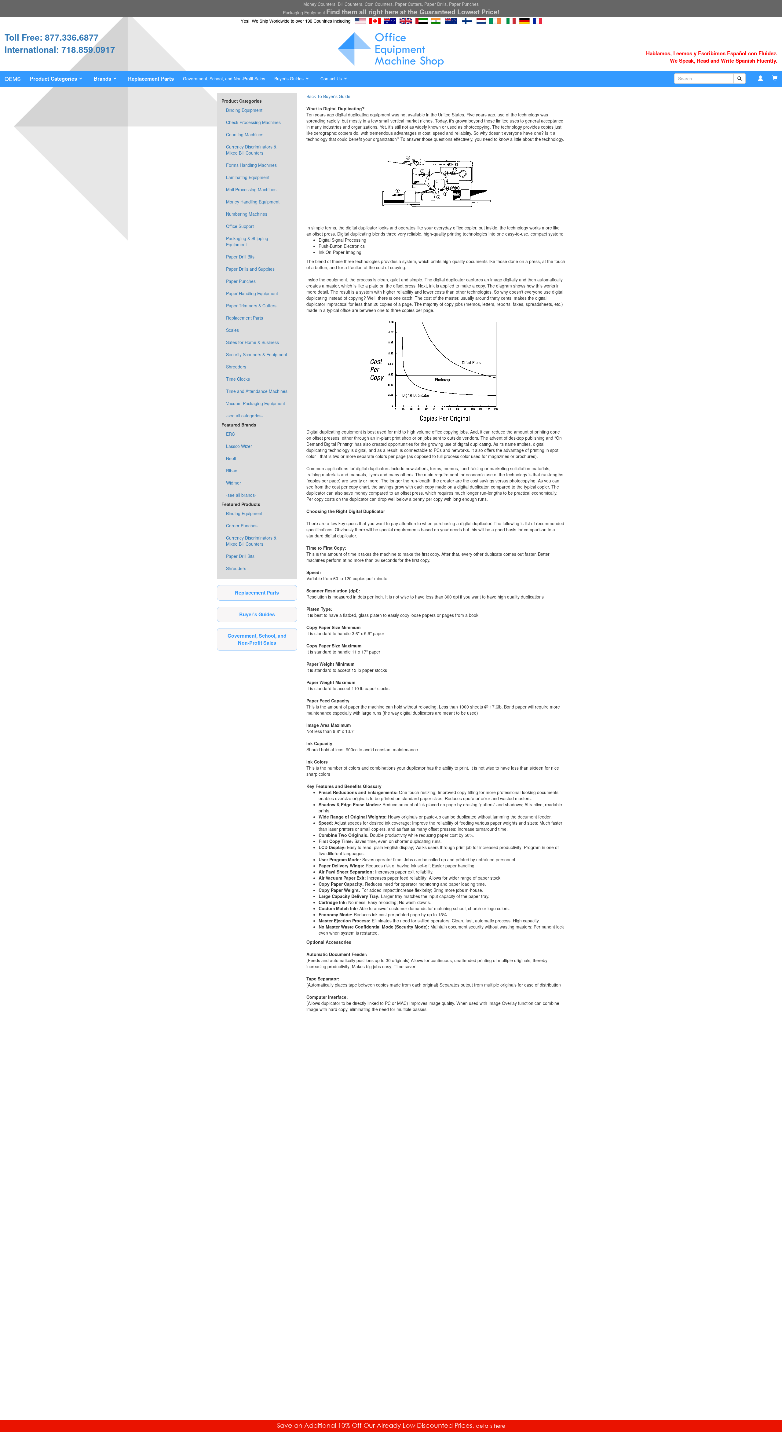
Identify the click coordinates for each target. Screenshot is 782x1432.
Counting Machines (244, 134)
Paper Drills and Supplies (250, 269)
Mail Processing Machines (251, 189)
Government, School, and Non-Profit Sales (224, 78)
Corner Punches (242, 525)
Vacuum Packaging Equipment (255, 403)
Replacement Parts (244, 318)
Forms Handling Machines (251, 165)
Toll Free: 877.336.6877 (52, 37)
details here (490, 1426)
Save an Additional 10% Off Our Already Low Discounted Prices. (376, 1425)
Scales (232, 330)
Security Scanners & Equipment (256, 354)
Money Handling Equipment (253, 202)
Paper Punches (241, 281)
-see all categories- (244, 415)
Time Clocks (238, 379)
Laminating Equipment (247, 177)
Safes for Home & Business (252, 342)
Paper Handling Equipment (252, 293)
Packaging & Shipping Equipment (247, 241)
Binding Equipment (244, 110)
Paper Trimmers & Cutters (251, 305)
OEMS (13, 78)
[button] (57, 79)
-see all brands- (241, 495)
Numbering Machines (246, 214)
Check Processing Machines (253, 122)
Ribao (231, 470)
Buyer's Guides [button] (289, 78)
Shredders (236, 367)
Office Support (240, 226)
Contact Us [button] (331, 78)
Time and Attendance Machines (256, 391)
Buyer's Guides (257, 614)
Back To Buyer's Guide (328, 96)
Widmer (233, 483)
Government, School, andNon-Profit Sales (257, 639)
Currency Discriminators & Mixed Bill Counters (251, 150)
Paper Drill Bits (240, 257)
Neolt (231, 458)
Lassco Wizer (239, 446)
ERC (230, 434)
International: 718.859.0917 (60, 49)
